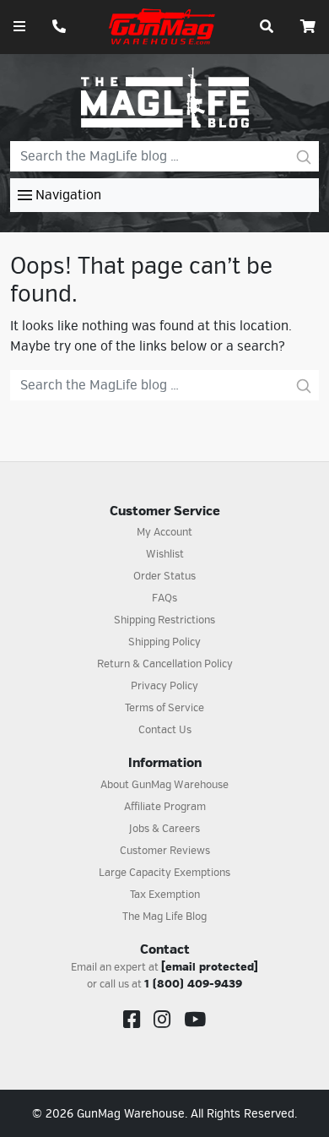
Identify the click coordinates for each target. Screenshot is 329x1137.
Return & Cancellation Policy (165, 664)
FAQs (164, 598)
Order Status (164, 576)
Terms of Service (164, 708)
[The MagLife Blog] (165, 97)
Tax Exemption (165, 894)
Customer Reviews (165, 850)
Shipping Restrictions (164, 620)
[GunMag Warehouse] (162, 26)
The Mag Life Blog (164, 916)
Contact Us (164, 730)
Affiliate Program (165, 806)
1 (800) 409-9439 (193, 984)
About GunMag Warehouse (164, 785)
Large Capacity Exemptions (164, 872)
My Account (164, 532)
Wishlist (165, 554)
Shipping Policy (164, 642)
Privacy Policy (164, 686)
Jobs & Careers (164, 828)
